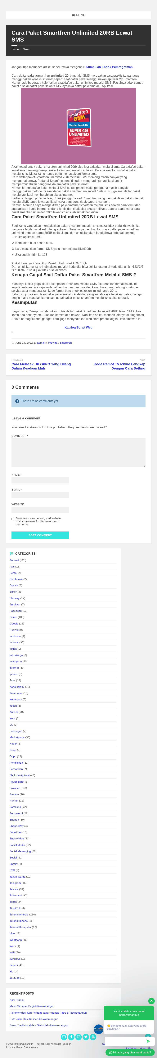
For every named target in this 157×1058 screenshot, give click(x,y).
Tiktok (13, 901)
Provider (53, 342)
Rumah (14, 800)
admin (41, 342)
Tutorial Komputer (20, 927)
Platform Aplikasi (19, 775)
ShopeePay (17, 825)
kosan (13, 705)
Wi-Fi (13, 946)
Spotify (14, 863)
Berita (13, 572)
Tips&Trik (15, 908)
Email (16, 489)
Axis (12, 566)
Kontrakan (16, 699)
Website (17, 504)
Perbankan (16, 768)
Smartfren (66, 342)
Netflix (13, 743)
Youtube (15, 977)
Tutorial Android (19, 914)
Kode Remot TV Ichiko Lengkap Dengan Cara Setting (119, 366)
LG (11, 724)
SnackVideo (17, 838)
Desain (14, 585)
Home (15, 49)
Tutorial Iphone (19, 920)
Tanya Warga (17, 876)
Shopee (14, 819)
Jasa (12, 680)
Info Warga (16, 655)
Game (13, 617)
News (26, 49)
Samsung (15, 806)
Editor (13, 591)
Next (142, 359)
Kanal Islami (17, 686)
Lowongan (16, 731)
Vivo (12, 933)
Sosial (13, 857)
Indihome (15, 636)
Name (16, 474)
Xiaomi (14, 965)
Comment (19, 435)
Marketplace (17, 737)
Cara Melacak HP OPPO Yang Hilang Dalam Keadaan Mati (41, 366)
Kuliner (14, 711)
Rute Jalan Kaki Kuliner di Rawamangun (34, 1018)
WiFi (12, 952)
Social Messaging (20, 851)
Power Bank (17, 781)
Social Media (17, 844)
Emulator (15, 604)
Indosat (14, 642)
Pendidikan (16, 762)
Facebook (16, 610)
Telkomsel (16, 895)
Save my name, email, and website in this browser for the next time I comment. (39, 521)
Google (14, 623)
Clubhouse (16, 579)
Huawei (14, 629)
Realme (14, 794)
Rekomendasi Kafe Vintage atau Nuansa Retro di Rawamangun (48, 1012)
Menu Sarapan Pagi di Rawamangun (32, 1006)
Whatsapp (16, 939)
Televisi (14, 889)
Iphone (14, 674)
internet (14, 667)
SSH (12, 870)
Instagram (16, 661)
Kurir (12, 718)
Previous (17, 359)
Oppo (13, 756)
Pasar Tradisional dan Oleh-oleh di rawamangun (39, 1025)
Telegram (15, 882)
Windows (15, 958)
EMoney (15, 598)
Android (14, 560)
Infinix (13, 648)
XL (11, 971)
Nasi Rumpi (17, 999)
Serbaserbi (16, 813)
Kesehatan (16, 693)
